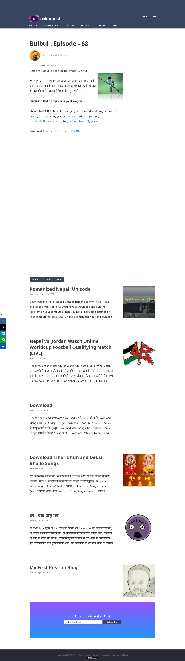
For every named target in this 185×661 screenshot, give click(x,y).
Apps (115, 25)
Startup (33, 25)
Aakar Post (61, 655)
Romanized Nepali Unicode (60, 289)
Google (101, 25)
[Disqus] (76, 169)
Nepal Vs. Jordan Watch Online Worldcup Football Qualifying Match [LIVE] (71, 347)
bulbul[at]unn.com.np (46, 121)
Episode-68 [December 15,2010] (61, 131)
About (88, 655)
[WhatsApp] (3, 340)
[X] (3, 327)
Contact (96, 655)
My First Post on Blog (54, 567)
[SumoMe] (3, 346)
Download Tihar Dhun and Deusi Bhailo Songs (66, 460)
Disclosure (105, 655)
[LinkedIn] (3, 333)
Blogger (125, 655)
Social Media (51, 25)
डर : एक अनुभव (44, 515)
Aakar (81, 655)
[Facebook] (3, 321)
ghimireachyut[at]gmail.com (84, 121)
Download (41, 405)
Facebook (86, 25)
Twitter (69, 25)
